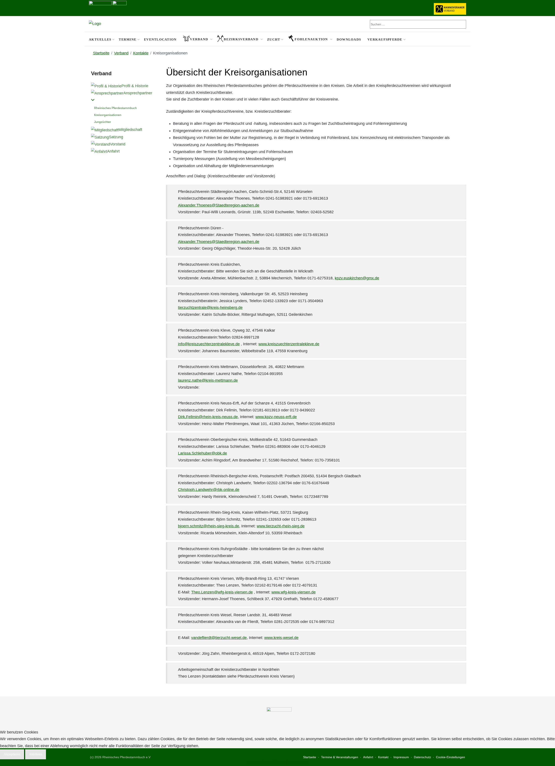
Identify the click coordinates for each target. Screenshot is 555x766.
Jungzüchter (102, 122)
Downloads (349, 39)
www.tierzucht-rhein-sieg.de (281, 526)
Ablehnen (35, 754)
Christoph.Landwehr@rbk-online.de (208, 489)
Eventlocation (160, 39)
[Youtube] (463, 39)
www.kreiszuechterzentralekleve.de (288, 344)
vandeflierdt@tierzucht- (211, 638)
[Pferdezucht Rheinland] (95, 23)
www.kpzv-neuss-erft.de (276, 417)
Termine (127, 39)
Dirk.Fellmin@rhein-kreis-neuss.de (208, 417)
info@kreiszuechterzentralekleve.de (209, 344)
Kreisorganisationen (107, 115)
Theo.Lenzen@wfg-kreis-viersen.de (222, 592)
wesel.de (239, 638)
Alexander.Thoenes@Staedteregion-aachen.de (218, 205)
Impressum (298, 762)
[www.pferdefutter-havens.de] (100, 7)
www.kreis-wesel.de (281, 638)
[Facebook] (457, 39)
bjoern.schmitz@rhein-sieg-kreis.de (208, 526)
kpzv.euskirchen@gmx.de (357, 278)
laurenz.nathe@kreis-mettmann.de (208, 380)
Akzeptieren (12, 754)
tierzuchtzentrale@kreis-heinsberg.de (210, 307)
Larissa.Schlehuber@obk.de (202, 453)
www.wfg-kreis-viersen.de (293, 592)
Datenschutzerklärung (266, 762)
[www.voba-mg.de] (120, 7)
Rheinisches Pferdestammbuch (115, 108)
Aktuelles (100, 39)
